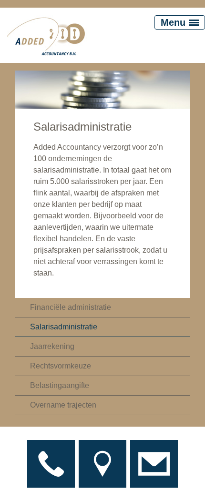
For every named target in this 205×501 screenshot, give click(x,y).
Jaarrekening (52, 346)
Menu (173, 22)
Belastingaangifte (59, 385)
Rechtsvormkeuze (60, 366)
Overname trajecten (63, 405)
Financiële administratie (70, 307)
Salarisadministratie (63, 327)
